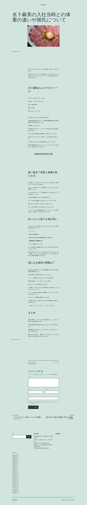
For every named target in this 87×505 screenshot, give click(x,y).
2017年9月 (14, 479)
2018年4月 (14, 467)
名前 (29, 389)
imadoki (43, 4)
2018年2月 (14, 470)
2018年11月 (14, 455)
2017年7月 (14, 482)
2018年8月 (14, 460)
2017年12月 (14, 474)
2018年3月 (14, 468)
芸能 (58, 362)
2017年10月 (14, 477)
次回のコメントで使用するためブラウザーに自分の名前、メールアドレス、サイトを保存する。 (44, 403)
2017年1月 (14, 492)
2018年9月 (14, 458)
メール (46, 389)
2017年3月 (14, 489)
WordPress (72, 499)
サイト (29, 395)
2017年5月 (14, 486)
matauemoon (33, 363)
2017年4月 (14, 487)
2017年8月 (14, 480)
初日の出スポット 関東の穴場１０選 (41, 443)
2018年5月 (14, 465)
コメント (30, 376)
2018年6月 (14, 463)
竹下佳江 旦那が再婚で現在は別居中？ (42, 448)
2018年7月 (14, 462)
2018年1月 (14, 472)
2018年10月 (14, 456)
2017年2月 (14, 491)
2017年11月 (14, 475)
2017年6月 (14, 484)
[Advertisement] (15, 59)
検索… (13, 433)
